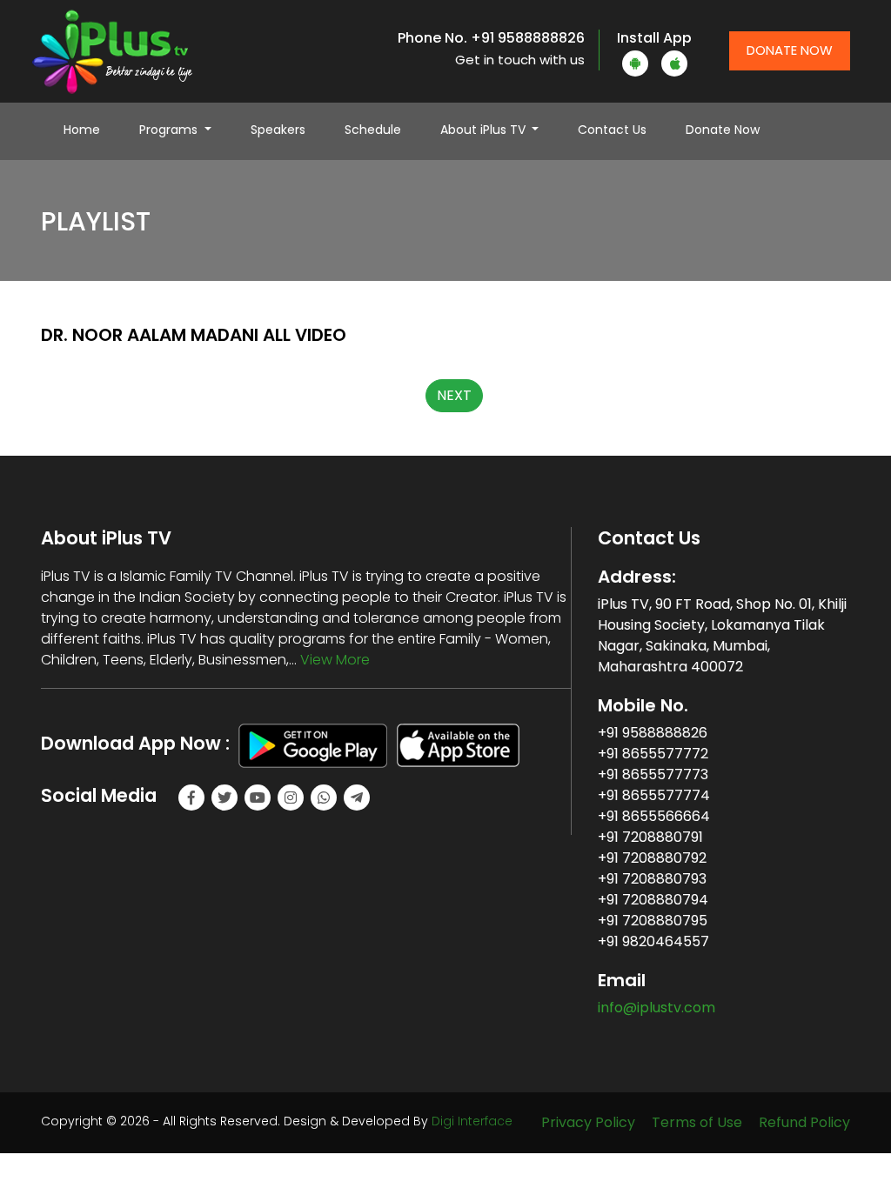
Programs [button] (170, 129)
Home (90, 129)
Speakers (278, 129)
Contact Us (612, 129)
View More (335, 660)
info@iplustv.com (656, 1008)
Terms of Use (697, 1122)
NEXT (454, 395)
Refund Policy (804, 1122)
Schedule (373, 129)
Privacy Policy (588, 1122)
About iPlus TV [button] (484, 129)
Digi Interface (472, 1121)
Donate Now (790, 50)
